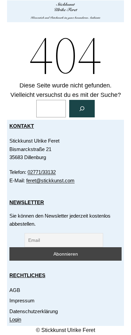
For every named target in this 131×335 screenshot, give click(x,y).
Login (15, 319)
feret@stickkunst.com (50, 180)
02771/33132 (42, 172)
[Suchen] (82, 108)
